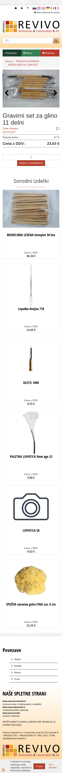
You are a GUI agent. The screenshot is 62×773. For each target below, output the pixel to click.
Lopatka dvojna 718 (31, 308)
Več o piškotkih (53, 766)
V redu (39, 766)
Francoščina (57, 8)
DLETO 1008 (31, 382)
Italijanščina (52, 8)
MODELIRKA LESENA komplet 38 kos (31, 235)
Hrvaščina (39, 8)
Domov (9, 61)
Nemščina (48, 8)
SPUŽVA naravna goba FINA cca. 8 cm (31, 604)
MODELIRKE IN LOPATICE (23, 64)
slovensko (34, 8)
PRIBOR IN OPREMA (27, 61)
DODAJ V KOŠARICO (31, 163)
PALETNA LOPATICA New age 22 (31, 456)
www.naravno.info (11, 713)
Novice (17, 672)
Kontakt (17, 666)
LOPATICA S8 (31, 530)
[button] (55, 93)
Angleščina (43, 8)
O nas (17, 679)
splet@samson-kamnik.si (14, 738)
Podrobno (11, 53)
